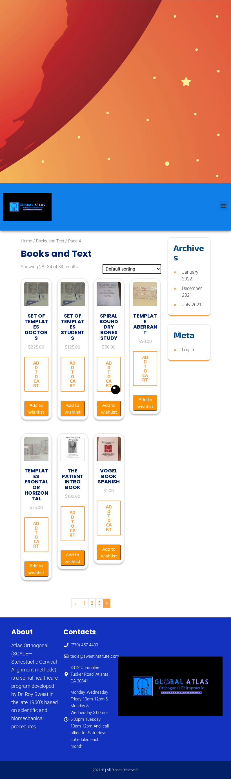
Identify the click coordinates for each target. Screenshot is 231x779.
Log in (188, 349)
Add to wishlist (36, 408)
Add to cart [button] (36, 374)
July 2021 (192, 304)
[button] (223, 205)
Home (26, 241)
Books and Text (50, 241)
